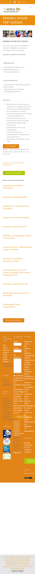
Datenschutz (7, 401)
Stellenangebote (7, 164)
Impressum (6, 398)
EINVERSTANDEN (17, 571)
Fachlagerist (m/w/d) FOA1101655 (15, 284)
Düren (5, 380)
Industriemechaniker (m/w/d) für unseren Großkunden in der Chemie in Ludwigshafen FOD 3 (17, 272)
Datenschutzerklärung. (17, 568)
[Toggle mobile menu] (31, 7)
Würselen (6, 382)
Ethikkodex (7, 417)
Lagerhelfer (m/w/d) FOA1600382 (15, 197)
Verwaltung (7, 385)
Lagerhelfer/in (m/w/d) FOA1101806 (16, 218)
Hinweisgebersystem (10, 419)
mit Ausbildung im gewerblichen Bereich (13, 163)
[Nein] (33, 564)
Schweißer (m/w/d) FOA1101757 (14, 227)
